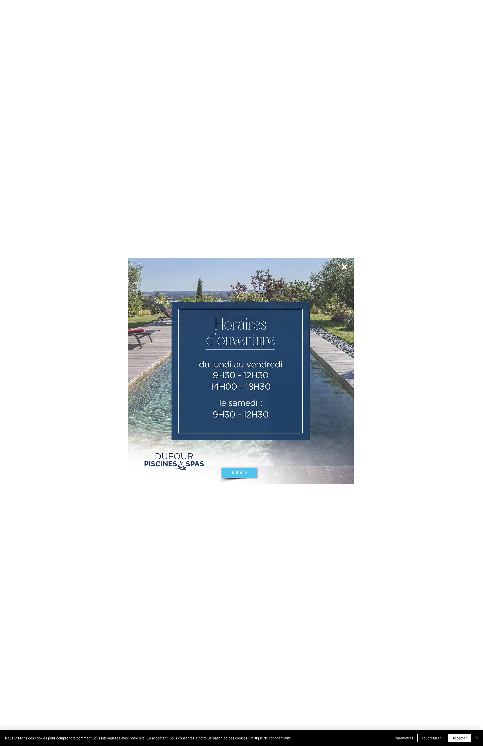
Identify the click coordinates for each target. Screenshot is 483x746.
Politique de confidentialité (270, 737)
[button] (344, 267)
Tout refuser (431, 737)
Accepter (460, 737)
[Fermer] (477, 738)
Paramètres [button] (404, 737)
